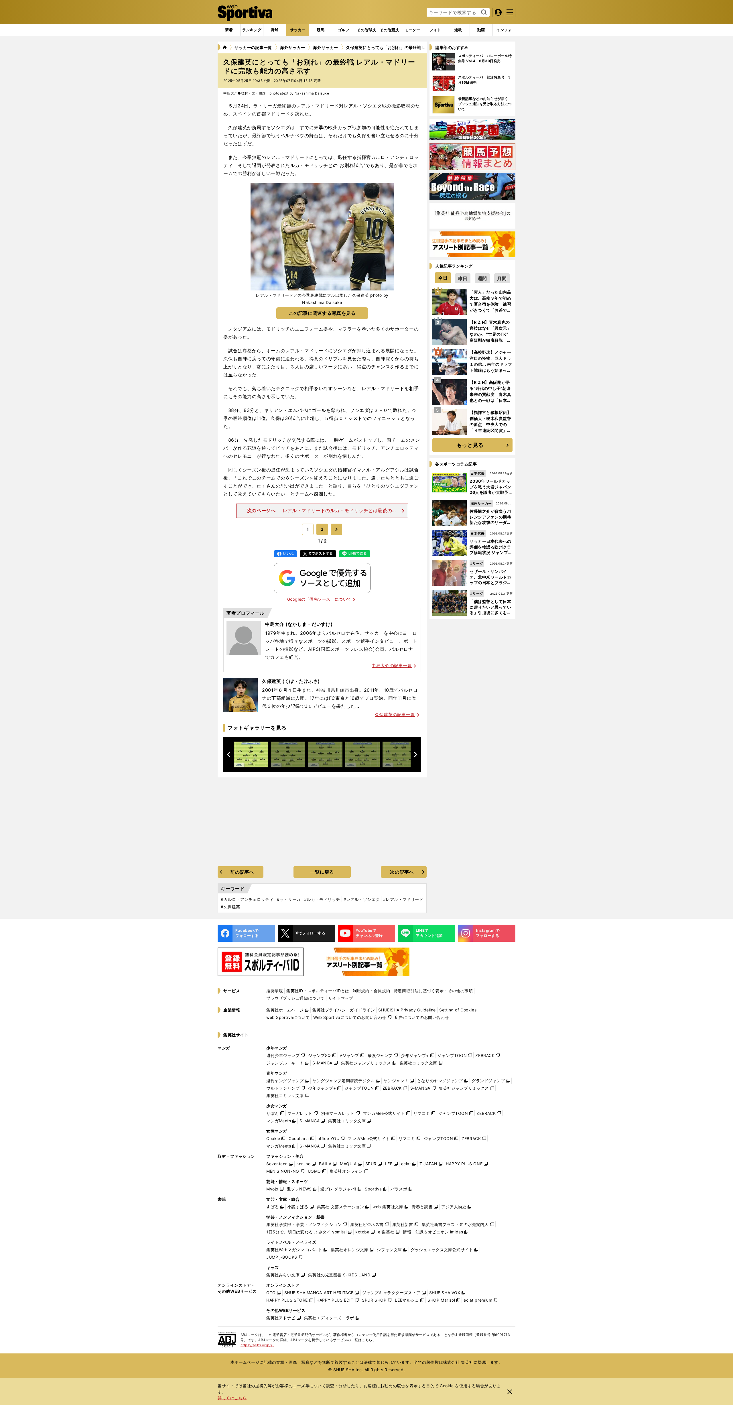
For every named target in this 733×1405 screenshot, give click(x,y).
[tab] (274, 30)
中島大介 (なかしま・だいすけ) (299, 624)
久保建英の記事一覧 (395, 714)
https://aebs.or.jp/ (258, 1345)
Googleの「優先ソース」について (319, 599)
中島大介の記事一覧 (392, 665)
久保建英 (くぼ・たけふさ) (291, 681)
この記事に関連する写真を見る (322, 313)
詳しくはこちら (232, 1397)
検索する (483, 12)
